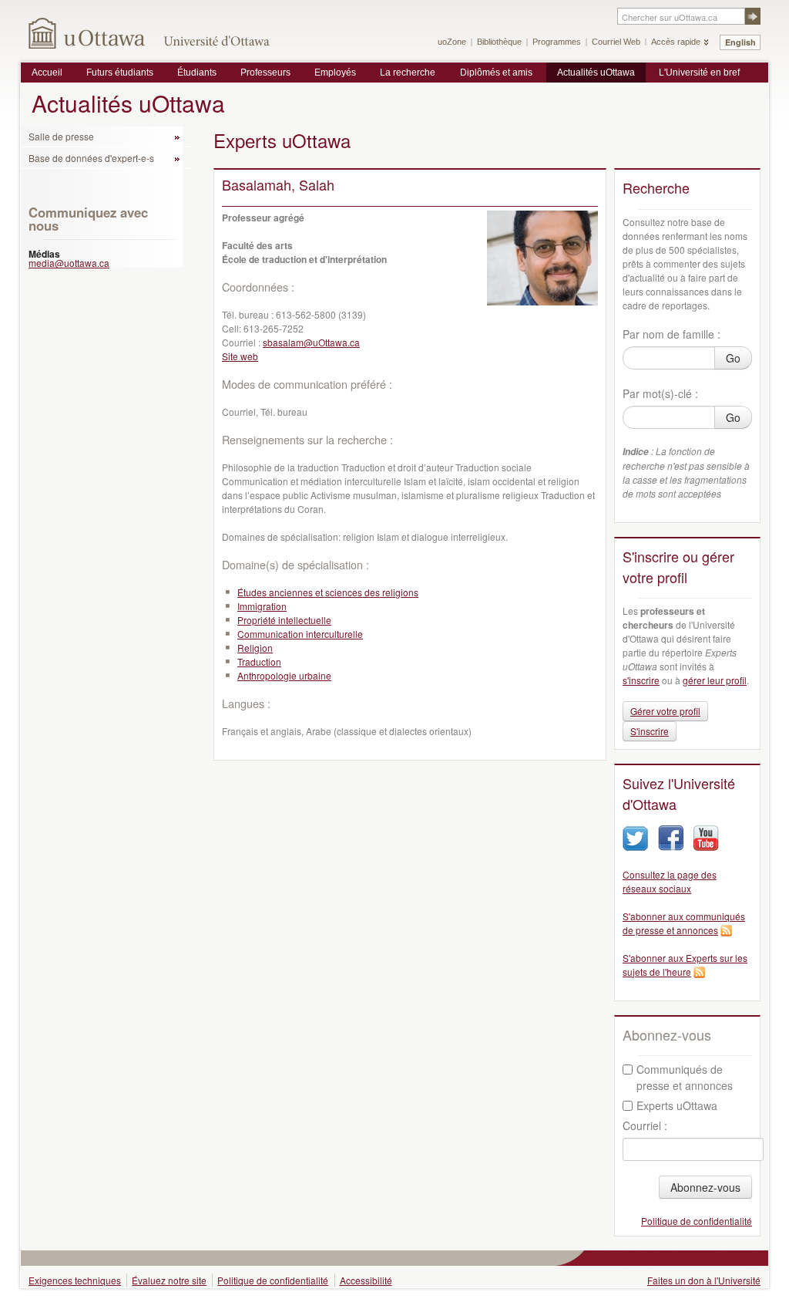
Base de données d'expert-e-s (91, 157)
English (740, 42)
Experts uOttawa (676, 1105)
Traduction (259, 661)
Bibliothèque (499, 41)
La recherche (407, 72)
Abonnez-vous (705, 1187)
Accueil (47, 72)
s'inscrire (641, 680)
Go (733, 358)
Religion (255, 647)
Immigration (262, 605)
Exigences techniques (75, 1280)
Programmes (556, 41)
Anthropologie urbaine (284, 675)
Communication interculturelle (300, 633)
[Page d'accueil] (87, 33)
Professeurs (265, 72)
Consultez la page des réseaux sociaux (670, 881)
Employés (335, 72)
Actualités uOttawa (596, 72)
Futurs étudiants (119, 72)
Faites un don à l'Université (703, 1280)
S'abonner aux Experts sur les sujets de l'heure (685, 964)
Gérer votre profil (665, 710)
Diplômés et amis (496, 72)
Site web (240, 356)
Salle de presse (61, 136)
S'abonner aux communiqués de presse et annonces (684, 922)
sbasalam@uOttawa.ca (311, 342)
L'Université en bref (699, 72)
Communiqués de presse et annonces (684, 1077)
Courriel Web (616, 41)
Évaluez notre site (169, 1280)
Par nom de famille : (671, 334)
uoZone (452, 41)
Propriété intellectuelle (284, 619)
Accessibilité (366, 1280)
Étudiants (197, 72)
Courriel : (645, 1125)
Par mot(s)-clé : (660, 393)
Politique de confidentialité (696, 1220)
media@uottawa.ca (69, 262)
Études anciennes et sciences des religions (327, 592)
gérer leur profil (715, 680)
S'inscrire (649, 730)
